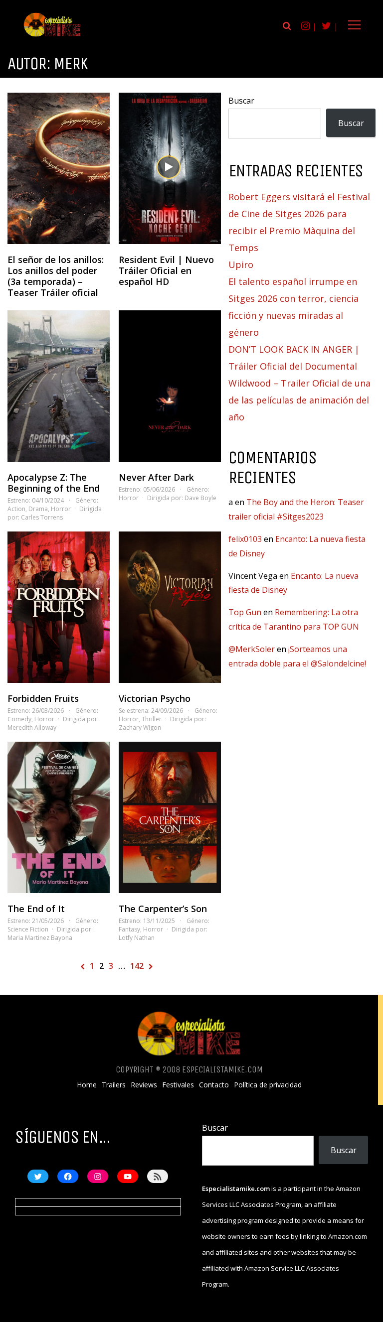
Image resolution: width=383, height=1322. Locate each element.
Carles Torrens (42, 517)
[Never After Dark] (170, 386)
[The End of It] (58, 817)
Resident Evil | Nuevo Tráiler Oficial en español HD (166, 270)
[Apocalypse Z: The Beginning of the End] (58, 386)
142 (137, 966)
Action (16, 509)
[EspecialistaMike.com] (52, 36)
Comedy (19, 719)
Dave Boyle (200, 498)
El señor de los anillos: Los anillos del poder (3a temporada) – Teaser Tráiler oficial (55, 276)
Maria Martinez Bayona (39, 937)
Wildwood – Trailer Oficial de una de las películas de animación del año (299, 400)
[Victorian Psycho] (170, 607)
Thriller (152, 719)
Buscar (241, 100)
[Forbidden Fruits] (58, 607)
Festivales (178, 1084)
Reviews (144, 1084)
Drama (38, 509)
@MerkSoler (251, 649)
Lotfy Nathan (137, 937)
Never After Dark (156, 477)
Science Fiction (27, 929)
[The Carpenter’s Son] (170, 817)
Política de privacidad (268, 1084)
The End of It (36, 909)
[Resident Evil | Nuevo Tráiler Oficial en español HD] (170, 168)
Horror (61, 509)
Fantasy (129, 929)
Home (87, 1084)
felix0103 (245, 538)
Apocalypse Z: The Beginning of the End (53, 482)
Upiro (240, 264)
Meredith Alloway (31, 727)
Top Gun (244, 612)
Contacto (214, 1084)
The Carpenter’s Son (163, 909)
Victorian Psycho (155, 698)
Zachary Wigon (140, 727)
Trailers (114, 1084)
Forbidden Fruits (43, 698)
